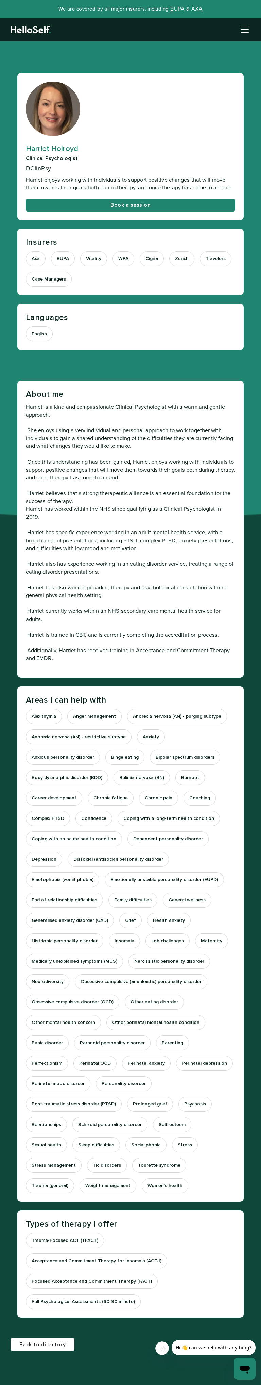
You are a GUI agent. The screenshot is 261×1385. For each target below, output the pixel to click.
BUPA (177, 8)
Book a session (130, 205)
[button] (243, 29)
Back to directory (42, 1344)
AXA (197, 8)
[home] (31, 29)
